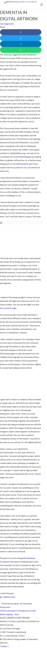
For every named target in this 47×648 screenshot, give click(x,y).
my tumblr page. (9, 308)
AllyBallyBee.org (17, 153)
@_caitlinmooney (7, 597)
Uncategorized (6, 23)
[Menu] (41, 4)
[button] (20, 32)
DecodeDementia (20, 163)
